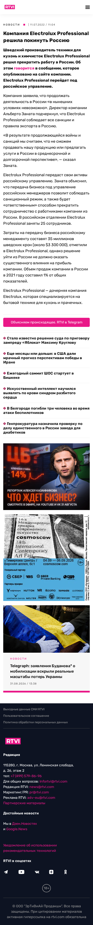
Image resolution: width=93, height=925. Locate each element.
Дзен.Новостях (24, 824)
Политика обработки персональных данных (35, 722)
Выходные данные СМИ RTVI (24, 709)
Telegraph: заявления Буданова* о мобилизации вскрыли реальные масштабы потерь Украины (42, 671)
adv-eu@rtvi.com (41, 798)
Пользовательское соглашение (26, 716)
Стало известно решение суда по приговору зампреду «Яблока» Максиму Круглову (46, 340)
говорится (24, 68)
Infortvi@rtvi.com (53, 781)
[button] (88, 7)
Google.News (16, 829)
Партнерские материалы (24, 803)
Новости (11, 24)
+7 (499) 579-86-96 (26, 776)
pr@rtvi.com (39, 792)
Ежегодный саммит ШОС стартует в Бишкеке (38, 375)
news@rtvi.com (41, 787)
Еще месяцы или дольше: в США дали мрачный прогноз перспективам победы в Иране (42, 357)
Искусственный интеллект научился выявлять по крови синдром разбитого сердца (39, 392)
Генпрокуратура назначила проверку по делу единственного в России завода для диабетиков (42, 427)
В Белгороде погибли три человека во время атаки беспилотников (46, 410)
